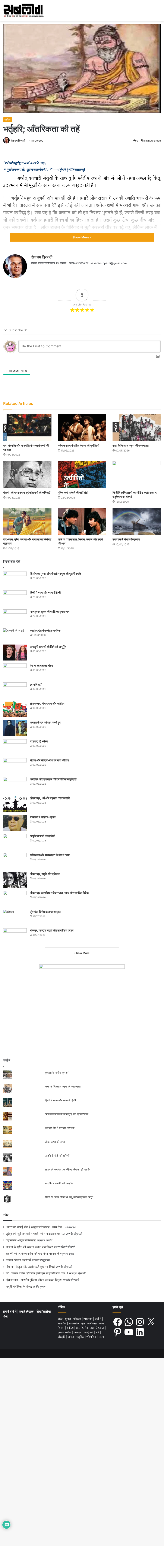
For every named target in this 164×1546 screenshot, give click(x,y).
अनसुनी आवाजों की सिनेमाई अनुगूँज (48, 646)
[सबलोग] (23, 10)
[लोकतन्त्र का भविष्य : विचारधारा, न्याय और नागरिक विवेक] (15, 899)
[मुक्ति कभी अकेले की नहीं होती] (82, 474)
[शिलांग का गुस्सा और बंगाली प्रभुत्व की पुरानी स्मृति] (15, 579)
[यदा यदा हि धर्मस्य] (15, 747)
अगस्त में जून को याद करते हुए (45, 722)
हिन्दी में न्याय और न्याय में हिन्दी (45, 592)
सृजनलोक (74, 1323)
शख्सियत (88, 1319)
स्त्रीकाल (92, 1323)
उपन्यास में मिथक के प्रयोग (127, 539)
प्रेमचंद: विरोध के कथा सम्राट (45, 912)
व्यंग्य (102, 1323)
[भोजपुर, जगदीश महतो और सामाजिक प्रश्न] (15, 936)
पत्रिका (77, 1319)
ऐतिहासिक (91, 1336)
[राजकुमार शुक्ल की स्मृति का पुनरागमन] (15, 617)
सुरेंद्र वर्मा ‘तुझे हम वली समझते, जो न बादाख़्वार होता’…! (35, 1233)
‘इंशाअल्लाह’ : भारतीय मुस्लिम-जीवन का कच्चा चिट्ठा (34, 1280)
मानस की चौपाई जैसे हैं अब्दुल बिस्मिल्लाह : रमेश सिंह (35, 1227)
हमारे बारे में (10, 1312)
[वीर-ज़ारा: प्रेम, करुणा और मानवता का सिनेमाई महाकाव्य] (27, 521)
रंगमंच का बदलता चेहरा (41, 665)
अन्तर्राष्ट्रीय (82, 1328)
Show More (81, 237)
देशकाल (100, 1328)
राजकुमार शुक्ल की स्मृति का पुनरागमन (49, 611)
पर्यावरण (78, 1332)
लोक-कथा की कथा (55, 1141)
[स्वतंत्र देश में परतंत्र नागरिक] (15, 635)
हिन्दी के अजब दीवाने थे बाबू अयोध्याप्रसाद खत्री (69, 1197)
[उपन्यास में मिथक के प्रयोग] (137, 521)
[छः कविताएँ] (15, 690)
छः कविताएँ (35, 684)
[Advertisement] (82, 1022)
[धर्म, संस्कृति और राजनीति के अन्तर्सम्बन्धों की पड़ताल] (27, 427)
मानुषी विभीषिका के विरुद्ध (19, 1286)
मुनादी (68, 1319)
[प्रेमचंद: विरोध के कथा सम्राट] (15, 918)
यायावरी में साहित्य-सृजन (43, 817)
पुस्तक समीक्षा (65, 1332)
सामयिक (62, 1323)
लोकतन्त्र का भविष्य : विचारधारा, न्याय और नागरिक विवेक (59, 893)
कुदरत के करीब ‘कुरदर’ (57, 1072)
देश (92, 1328)
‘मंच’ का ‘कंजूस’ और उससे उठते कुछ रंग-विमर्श (30, 1266)
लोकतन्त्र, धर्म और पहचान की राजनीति (50, 798)
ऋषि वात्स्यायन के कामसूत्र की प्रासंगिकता (66, 1114)
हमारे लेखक (26, 1312)
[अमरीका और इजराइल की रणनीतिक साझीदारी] (15, 785)
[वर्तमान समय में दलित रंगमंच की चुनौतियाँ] (82, 427)
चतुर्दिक (80, 1336)
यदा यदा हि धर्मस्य (39, 741)
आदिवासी (89, 1332)
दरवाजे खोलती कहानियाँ (18, 1260)
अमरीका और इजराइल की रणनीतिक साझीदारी (53, 779)
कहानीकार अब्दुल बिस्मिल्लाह (21, 1240)
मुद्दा (83, 1323)
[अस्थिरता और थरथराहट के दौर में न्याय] (15, 861)
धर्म (98, 1332)
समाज (71, 1336)
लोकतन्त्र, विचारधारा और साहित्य (47, 703)
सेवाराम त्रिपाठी (18, 140)
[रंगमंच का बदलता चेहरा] (15, 671)
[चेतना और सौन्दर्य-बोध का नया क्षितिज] (15, 766)
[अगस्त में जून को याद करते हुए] (15, 728)
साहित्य (7, 119)
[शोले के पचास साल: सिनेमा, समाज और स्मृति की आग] (82, 521)
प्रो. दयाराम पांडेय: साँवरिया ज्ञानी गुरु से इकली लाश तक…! (37, 1273)
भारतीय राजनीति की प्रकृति (59, 1183)
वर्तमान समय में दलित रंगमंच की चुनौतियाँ (78, 445)
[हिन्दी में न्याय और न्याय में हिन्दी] (15, 598)
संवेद (6, 1215)
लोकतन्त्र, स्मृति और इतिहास (45, 874)
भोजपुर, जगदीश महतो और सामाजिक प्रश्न (51, 930)
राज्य (101, 1336)
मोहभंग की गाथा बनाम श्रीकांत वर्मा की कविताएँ (26, 492)
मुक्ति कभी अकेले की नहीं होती (73, 492)
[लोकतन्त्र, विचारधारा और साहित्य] (15, 709)
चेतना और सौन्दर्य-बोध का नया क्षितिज (49, 760)
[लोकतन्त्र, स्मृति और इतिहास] (15, 880)
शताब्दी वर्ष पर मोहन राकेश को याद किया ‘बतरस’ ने (32, 1253)
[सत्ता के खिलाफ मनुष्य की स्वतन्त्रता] (137, 427)
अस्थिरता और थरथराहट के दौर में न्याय (50, 855)
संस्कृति (62, 1336)
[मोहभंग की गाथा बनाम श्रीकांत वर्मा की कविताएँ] (27, 474)
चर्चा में (98, 1319)
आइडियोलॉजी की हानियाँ (42, 836)
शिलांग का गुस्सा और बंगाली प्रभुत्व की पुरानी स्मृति (55, 573)
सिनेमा (61, 1328)
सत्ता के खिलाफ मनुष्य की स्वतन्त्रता (131, 445)
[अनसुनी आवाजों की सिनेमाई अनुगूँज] (15, 653)
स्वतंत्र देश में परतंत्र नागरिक (45, 630)
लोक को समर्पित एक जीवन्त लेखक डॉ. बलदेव (67, 1169)
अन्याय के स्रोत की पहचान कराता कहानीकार (29, 1247)
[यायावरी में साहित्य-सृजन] (15, 823)
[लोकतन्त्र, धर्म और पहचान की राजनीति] (15, 804)
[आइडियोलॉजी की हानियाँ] (15, 842)
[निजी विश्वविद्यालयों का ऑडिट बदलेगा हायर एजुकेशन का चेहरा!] (137, 474)
